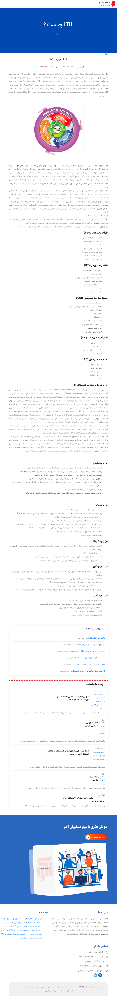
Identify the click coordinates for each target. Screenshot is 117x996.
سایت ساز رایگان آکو (97, 638)
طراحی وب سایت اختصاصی (32, 930)
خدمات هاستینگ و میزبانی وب (31, 938)
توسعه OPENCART (35, 922)
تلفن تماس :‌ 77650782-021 (91, 956)
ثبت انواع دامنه (36, 934)
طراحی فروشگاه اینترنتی (33, 918)
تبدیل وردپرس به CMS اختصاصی (13, 930)
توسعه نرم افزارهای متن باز (32, 926)
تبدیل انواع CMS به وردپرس (15, 926)
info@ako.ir (85, 966)
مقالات (53, 67)
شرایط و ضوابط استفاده (67, 991)
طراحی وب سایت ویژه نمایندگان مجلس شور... (87, 651)
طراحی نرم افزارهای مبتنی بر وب (14, 922)
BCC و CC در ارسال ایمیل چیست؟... (91, 657)
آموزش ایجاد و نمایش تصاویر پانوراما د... (88, 664)
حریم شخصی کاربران (51, 991)
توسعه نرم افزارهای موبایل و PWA (13, 934)
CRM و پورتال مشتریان (94, 952)
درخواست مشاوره (98, 837)
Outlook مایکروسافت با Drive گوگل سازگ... (88, 671)
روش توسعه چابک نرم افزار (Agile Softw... (88, 644)
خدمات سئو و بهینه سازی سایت (13, 918)
